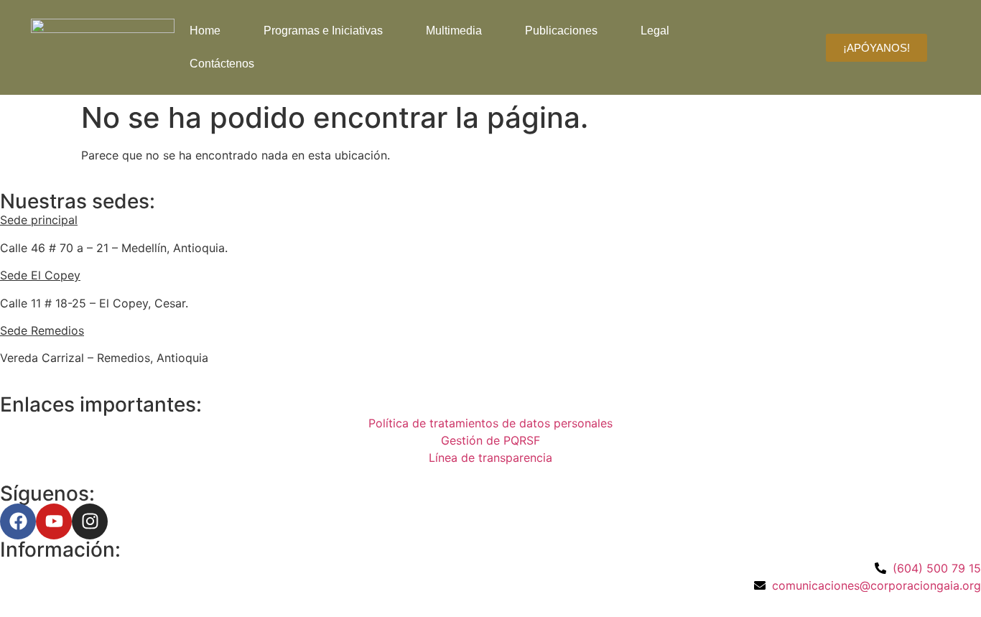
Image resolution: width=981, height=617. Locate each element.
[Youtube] (54, 521)
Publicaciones (561, 30)
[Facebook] (18, 521)
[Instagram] (90, 521)
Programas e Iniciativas (323, 30)
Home (205, 30)
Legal (655, 30)
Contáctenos (222, 63)
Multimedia (454, 30)
